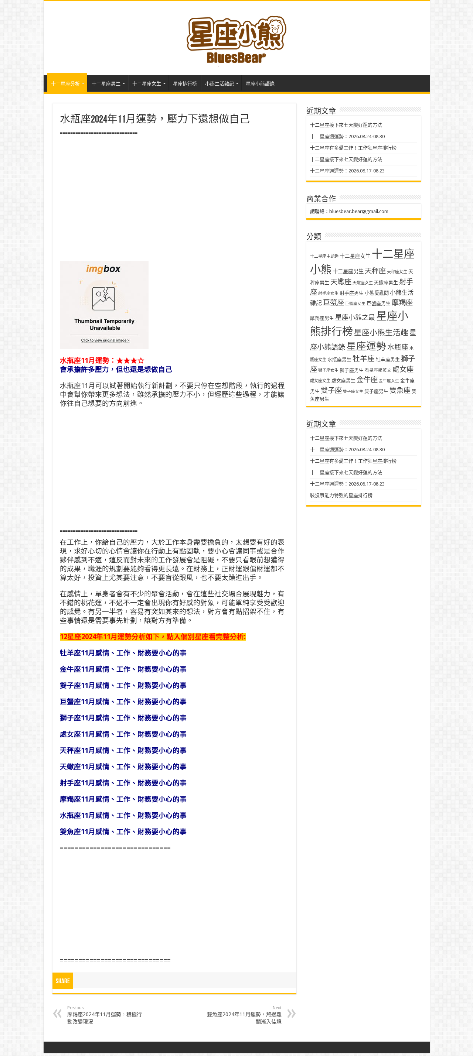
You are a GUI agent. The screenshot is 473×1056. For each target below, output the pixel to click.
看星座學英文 (378, 370)
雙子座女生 (353, 391)
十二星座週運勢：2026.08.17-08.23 (347, 171)
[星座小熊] (236, 36)
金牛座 (367, 380)
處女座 (403, 369)
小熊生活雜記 (219, 83)
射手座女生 (328, 293)
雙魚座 (400, 390)
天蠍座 (340, 282)
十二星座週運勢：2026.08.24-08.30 (347, 136)
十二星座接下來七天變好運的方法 (346, 125)
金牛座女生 (389, 380)
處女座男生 (343, 380)
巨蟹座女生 (355, 303)
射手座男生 (352, 293)
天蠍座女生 (363, 283)
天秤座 (375, 271)
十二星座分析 (65, 83)
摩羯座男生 (322, 318)
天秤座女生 (397, 272)
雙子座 (331, 390)
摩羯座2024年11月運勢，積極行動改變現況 (104, 1015)
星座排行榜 (185, 83)
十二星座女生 (146, 83)
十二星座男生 (106, 83)
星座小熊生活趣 (381, 332)
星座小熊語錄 (260, 83)
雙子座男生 (376, 391)
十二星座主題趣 (324, 256)
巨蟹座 (333, 302)
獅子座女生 (328, 370)
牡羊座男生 (388, 359)
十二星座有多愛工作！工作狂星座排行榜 (353, 148)
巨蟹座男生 (379, 303)
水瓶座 (397, 347)
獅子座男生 (352, 370)
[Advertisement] (174, 189)
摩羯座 (402, 302)
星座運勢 (366, 346)
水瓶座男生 (339, 359)
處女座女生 (320, 380)
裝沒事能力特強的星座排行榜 (341, 495)
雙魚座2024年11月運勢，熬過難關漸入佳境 (244, 1015)
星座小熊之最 (355, 317)
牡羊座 (364, 358)
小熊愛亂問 (377, 293)
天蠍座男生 (386, 282)
